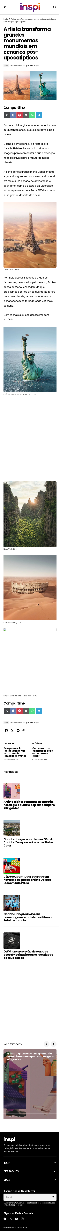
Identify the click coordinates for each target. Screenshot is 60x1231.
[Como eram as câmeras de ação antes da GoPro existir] (43, 751)
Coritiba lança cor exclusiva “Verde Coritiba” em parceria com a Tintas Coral (28, 842)
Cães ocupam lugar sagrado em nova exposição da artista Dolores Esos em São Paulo (27, 880)
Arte (6, 65)
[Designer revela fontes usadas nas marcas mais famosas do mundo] (16, 751)
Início (5, 19)
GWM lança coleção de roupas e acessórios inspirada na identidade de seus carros (28, 954)
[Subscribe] (53, 1197)
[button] (4, 7)
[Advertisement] (30, 438)
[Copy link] (24, 730)
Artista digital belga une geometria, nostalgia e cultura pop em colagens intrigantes (29, 805)
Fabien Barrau (22, 148)
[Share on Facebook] (6, 730)
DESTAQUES (11, 1171)
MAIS (6, 1180)
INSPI (6, 1162)
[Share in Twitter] (12, 730)
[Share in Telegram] (18, 730)
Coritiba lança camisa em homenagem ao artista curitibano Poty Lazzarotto (27, 917)
